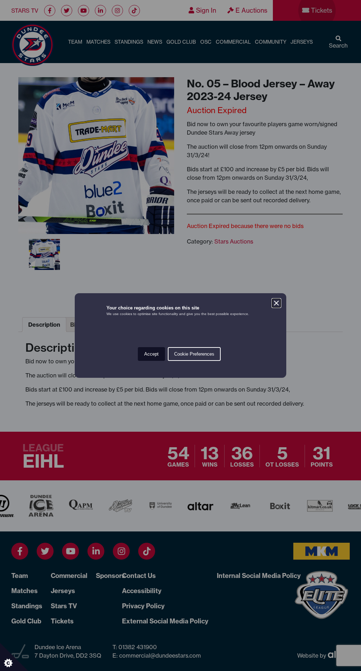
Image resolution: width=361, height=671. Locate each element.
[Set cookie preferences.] (14, 657)
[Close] (276, 303)
